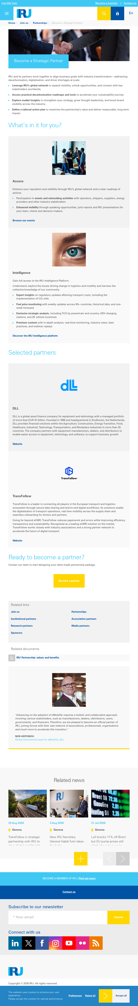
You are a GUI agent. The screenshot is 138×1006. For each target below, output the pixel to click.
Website (17, 444)
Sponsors (16, 633)
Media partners (81, 626)
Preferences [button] (75, 996)
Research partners (22, 626)
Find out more (87, 878)
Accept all (121, 996)
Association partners (84, 619)
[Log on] (117, 13)
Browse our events (24, 220)
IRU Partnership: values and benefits (37, 658)
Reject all (90, 996)
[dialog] (69, 996)
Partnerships (79, 612)
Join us (15, 612)
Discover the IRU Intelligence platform (35, 336)
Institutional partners (23, 619)
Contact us (130, 3)
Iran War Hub (9, 3)
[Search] (104, 13)
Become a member (106, 3)
